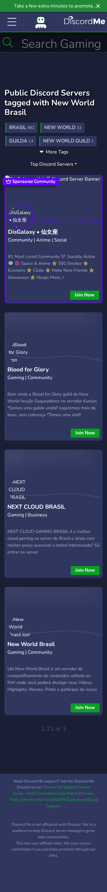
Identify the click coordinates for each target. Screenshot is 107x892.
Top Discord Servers (51, 164)
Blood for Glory (28, 369)
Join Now (85, 295)
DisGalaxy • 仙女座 (33, 232)
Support (53, 806)
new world (62, 127)
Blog (91, 799)
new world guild (68, 141)
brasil (21, 127)
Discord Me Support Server (66, 787)
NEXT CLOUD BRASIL (36, 507)
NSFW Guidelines (69, 799)
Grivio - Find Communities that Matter (45, 793)
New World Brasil (31, 644)
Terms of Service (37, 799)
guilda (21, 141)
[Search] (8, 42)
